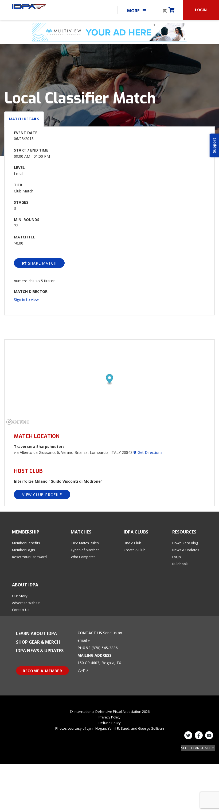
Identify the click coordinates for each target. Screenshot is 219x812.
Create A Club (135, 549)
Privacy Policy (109, 717)
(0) (166, 10)
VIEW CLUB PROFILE (42, 494)
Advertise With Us (26, 602)
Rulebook (180, 563)
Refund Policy (110, 722)
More (133, 11)
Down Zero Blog (185, 542)
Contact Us (20, 609)
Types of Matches (85, 549)
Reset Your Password (29, 556)
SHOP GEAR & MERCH (38, 642)
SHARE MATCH (42, 263)
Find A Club (132, 542)
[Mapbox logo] (18, 422)
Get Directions (149, 452)
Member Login (23, 549)
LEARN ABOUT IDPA (36, 633)
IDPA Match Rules (85, 542)
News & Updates (185, 549)
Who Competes (83, 556)
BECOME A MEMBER (42, 670)
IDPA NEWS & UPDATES (40, 651)
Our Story (20, 595)
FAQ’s (176, 556)
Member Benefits (26, 542)
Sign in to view (26, 299)
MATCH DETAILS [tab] (24, 118)
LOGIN (201, 9)
